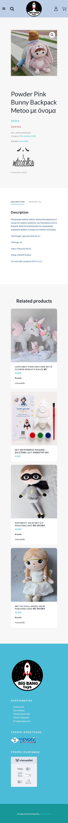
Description (18, 202)
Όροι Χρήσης (19, 710)
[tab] (18, 202)
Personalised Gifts (28, 136)
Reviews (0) (35, 202)
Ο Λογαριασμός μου (22, 721)
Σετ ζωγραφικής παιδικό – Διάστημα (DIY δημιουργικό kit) (32, 452)
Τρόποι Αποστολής (21, 714)
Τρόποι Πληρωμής (21, 717)
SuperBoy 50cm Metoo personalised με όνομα (30, 524)
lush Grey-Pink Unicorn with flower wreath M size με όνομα (33, 369)
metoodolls (23, 141)
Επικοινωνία (18, 707)
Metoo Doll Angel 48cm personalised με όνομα (30, 607)
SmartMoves (45, 814)
